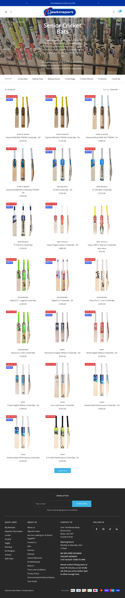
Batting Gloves (54, 79)
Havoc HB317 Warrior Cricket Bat (102, 245)
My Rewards (10, 527)
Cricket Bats (23, 79)
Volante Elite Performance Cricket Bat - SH (102, 405)
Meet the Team (33, 531)
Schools (8, 554)
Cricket (8, 535)
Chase (62, 402)
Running (8, 547)
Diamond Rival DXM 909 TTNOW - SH (102, 137)
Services (30, 550)
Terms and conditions (36, 569)
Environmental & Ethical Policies (40, 577)
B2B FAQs (9, 558)
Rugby (7, 543)
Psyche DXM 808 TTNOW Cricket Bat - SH (23, 137)
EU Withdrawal (33, 562)
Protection (102, 79)
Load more (62, 470)
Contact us (31, 542)
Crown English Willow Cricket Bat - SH (23, 405)
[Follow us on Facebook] (96, 529)
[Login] (114, 12)
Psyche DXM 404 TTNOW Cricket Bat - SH (62, 137)
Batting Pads (37, 79)
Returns (30, 565)
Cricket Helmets (86, 79)
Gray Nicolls (62, 242)
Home (7, 22)
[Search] (11, 12)
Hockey (8, 539)
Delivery (30, 554)
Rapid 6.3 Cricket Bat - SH (62, 300)
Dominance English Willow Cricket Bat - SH (62, 353)
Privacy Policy (33, 573)
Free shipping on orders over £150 (62, 3)
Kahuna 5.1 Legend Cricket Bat (23, 300)
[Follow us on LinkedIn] (116, 529)
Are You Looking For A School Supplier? (39, 537)
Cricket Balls (117, 79)
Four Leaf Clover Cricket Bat (62, 405)
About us (31, 527)
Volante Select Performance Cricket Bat (23, 457)
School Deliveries (34, 558)
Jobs (29, 546)
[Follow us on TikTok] (110, 529)
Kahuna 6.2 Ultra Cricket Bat (23, 353)
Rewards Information (14, 531)
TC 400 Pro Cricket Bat (23, 245)
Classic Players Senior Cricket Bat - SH (62, 245)
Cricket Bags (70, 79)
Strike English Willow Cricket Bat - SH (101, 353)
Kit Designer (10, 551)
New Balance (62, 187)
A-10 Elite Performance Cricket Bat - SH (62, 457)
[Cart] (119, 12)
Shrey (62, 350)
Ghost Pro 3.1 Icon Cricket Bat (102, 300)
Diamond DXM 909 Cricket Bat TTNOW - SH (23, 191)
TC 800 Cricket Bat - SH (62, 190)
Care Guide (32, 581)
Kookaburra (23, 297)
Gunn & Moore (23, 134)
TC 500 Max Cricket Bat (102, 190)
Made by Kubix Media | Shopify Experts (19, 590)
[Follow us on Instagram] (103, 529)
